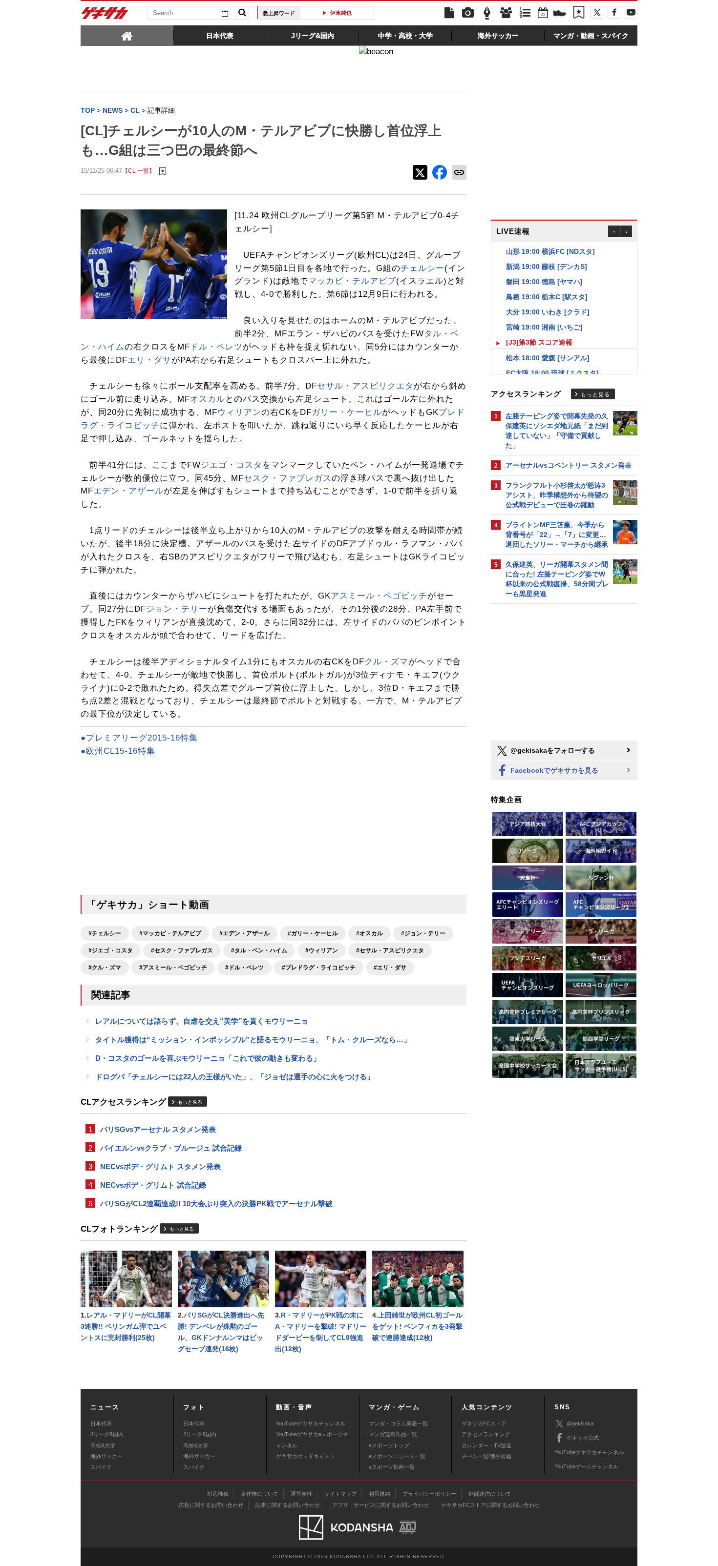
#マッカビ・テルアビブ (170, 933)
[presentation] (127, 35)
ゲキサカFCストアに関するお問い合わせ (490, 1505)
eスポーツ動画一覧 (392, 1467)
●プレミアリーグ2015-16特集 (139, 737)
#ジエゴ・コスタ (110, 950)
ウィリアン (239, 412)
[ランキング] (525, 13)
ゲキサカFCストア (484, 1423)
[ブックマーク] (578, 13)
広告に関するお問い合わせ (211, 1505)
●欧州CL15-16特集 (118, 751)
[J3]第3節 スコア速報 (539, 332)
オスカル (207, 399)
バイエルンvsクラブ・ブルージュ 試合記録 (171, 1148)
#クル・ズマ (104, 967)
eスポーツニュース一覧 (397, 1456)
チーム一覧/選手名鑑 (486, 1456)
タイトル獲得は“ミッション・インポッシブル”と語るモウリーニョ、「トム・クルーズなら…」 (253, 1039)
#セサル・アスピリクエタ (390, 950)
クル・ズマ (386, 661)
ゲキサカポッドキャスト (305, 1456)
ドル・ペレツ (216, 346)
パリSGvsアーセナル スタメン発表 (158, 1129)
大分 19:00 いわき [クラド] (548, 302)
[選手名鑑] (506, 13)
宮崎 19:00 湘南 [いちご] (544, 317)
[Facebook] (614, 12)
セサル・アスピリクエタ (365, 386)
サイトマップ (340, 1494)
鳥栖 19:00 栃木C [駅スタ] (547, 286)
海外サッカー (106, 1456)
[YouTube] (631, 12)
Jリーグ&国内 (107, 1434)
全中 (363, 13)
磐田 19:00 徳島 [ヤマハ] (544, 271)
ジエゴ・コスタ (231, 465)
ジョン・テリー (177, 609)
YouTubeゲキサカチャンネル (310, 1423)
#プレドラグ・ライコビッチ (319, 967)
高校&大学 (102, 1445)
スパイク (101, 1467)
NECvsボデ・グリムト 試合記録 (153, 1185)
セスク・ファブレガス (288, 478)
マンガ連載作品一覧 (393, 1434)
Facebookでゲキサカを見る (553, 770)
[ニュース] (449, 13)
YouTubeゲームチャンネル (586, 1466)
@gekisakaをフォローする (551, 750)
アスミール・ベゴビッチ (379, 595)
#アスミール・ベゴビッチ (173, 967)
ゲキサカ (105, 15)
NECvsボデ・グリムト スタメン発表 (160, 1166)
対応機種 (218, 1494)
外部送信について (489, 1494)
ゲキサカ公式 (583, 1438)
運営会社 (301, 1494)
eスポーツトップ (389, 1445)
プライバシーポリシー (429, 1494)
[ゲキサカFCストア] (559, 14)
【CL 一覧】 (138, 170)
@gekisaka (580, 1423)
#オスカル (369, 933)
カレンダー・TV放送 (486, 1445)
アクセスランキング (486, 1434)
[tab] (127, 35)
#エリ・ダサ (390, 967)
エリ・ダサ (149, 360)
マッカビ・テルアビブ (352, 281)
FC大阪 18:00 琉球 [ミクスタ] (552, 363)
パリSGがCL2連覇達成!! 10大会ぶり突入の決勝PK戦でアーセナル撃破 (216, 1203)
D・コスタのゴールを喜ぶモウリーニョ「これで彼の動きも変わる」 (207, 1058)
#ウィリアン (321, 950)
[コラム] (487, 13)
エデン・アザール (128, 490)
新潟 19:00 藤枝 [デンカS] (546, 256)
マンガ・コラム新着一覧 (398, 1423)
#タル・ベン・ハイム (259, 950)
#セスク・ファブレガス (182, 950)
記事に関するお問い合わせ (287, 1505)
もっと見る (190, 1102)
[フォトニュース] (468, 13)
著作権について (259, 1494)
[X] (597, 12)
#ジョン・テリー (423, 933)
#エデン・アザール (244, 933)
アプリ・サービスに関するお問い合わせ (380, 1505)
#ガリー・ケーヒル (313, 933)
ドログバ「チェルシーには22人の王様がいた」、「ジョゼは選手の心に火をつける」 (234, 1076)
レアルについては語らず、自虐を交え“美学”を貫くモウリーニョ (201, 1021)
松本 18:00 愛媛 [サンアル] (548, 347)
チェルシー (422, 268)
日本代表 (101, 1423)
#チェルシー (104, 933)
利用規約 (379, 1494)
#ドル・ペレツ (244, 967)
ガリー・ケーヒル (347, 412)
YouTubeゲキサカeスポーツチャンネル (312, 1439)
